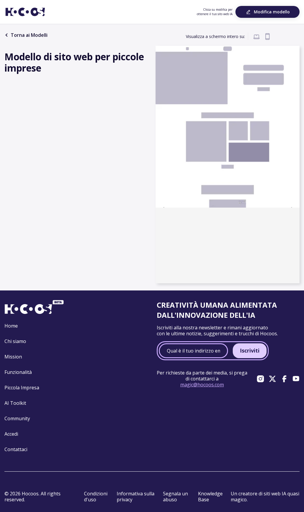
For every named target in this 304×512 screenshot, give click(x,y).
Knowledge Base (210, 496)
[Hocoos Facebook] (284, 378)
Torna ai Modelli (29, 35)
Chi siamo (15, 341)
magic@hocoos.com (202, 384)
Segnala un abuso (175, 496)
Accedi (11, 434)
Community (17, 418)
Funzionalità (18, 372)
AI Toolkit (15, 403)
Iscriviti (249, 350)
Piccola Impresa (21, 387)
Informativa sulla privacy (135, 496)
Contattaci (15, 449)
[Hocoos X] (272, 378)
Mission (13, 356)
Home (11, 326)
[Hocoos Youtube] (296, 378)
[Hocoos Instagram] (260, 378)
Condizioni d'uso (95, 496)
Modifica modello (272, 12)
